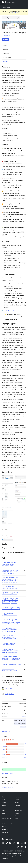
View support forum (7, 773)
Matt (4, 826)
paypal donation (22, 723)
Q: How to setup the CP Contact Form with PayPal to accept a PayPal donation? (10, 650)
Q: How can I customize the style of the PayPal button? (10, 593)
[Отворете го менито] (25, 2)
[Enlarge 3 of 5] (24, 477)
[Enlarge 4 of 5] (24, 483)
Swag (17, 819)
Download (5, 39)
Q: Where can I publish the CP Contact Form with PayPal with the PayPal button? (10, 571)
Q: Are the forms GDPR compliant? (11, 664)
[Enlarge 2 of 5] (11, 483)
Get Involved (18, 810)
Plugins (17, 802)
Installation (6, 53)
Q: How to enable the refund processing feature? (9, 669)
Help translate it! (15, 12)
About (3, 797)
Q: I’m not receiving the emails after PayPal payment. (10, 587)
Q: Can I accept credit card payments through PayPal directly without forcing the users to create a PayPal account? (11, 622)
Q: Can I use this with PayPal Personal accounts (9, 614)
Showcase (18, 797)
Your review (5, 758)
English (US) (23, 716)
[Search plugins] (18, 17)
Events (17, 813)
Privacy (4, 805)
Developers (5, 816)
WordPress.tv (6, 819)
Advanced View (6, 731)
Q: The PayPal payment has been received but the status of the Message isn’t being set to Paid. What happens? (10, 580)
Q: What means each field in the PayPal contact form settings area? (9, 564)
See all (24, 758)
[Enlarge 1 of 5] (11, 477)
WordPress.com (7, 824)
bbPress (5, 829)
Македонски (9, 839)
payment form (22, 720)
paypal (15, 723)
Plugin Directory (6, 7)
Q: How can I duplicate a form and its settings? (8, 643)
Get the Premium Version (11, 311)
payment (16, 720)
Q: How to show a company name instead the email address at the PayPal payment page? (11, 658)
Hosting (4, 802)
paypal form (23, 726)
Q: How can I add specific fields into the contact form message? (11, 608)
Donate (18, 816)
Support (5, 61)
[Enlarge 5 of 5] (24, 498)
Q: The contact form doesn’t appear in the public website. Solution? (9, 637)
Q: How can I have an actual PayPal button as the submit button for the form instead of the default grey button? (10, 601)
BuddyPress (6, 832)
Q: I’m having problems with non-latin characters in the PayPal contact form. (9, 630)
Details (5, 45)
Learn (3, 810)
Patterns (17, 805)
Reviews (5, 49)
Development (7, 57)
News (3, 800)
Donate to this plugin (7, 787)
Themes (17, 800)
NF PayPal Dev (9, 694)
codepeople (7, 35)
